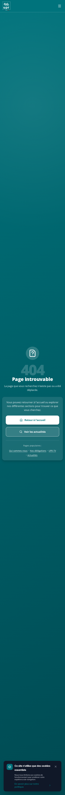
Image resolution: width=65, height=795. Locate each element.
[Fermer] (55, 766)
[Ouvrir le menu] (60, 6)
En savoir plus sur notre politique (27, 785)
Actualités (32, 455)
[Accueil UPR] (6, 6)
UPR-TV (52, 450)
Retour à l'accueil (34, 420)
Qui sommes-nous (18, 450)
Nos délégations (38, 450)
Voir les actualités (35, 431)
